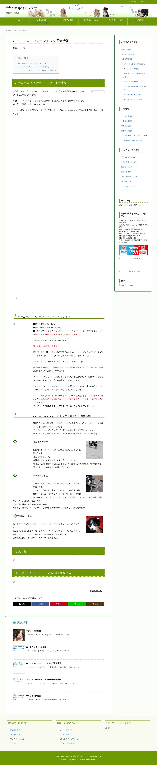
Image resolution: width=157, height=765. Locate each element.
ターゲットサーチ (65, 730)
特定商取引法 (126, 181)
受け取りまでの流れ (128, 157)
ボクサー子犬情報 (33, 631)
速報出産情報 (126, 49)
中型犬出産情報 (127, 126)
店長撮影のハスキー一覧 (133, 140)
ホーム (10, 30)
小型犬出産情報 (127, 121)
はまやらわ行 (21, 30)
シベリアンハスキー (128, 54)
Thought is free (91, 760)
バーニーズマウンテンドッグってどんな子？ (35, 67)
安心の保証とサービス (129, 162)
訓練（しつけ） (127, 172)
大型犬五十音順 (127, 59)
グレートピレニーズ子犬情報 (134, 64)
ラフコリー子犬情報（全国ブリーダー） (134, 88)
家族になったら (127, 167)
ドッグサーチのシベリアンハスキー (134, 135)
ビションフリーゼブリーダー (69, 739)
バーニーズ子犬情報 (131, 82)
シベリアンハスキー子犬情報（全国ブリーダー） (133, 75)
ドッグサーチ (64, 734)
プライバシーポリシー (129, 186)
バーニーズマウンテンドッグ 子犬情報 (31, 63)
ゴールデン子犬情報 (131, 69)
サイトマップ (126, 191)
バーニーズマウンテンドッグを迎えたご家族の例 (37, 70)
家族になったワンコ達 (129, 177)
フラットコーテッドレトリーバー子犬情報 (43, 679)
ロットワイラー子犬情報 (36, 647)
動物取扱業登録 (15, 730)
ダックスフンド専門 (66, 743)
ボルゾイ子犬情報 (33, 696)
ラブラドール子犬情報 (132, 94)
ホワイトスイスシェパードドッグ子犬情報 (43, 663)
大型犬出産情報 (127, 131)
